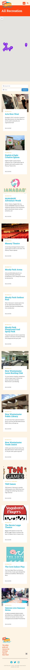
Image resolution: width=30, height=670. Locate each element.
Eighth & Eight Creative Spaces (12, 156)
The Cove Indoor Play (15, 566)
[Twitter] (15, 662)
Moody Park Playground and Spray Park (12, 329)
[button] (24, 3)
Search (25, 89)
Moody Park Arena (13, 269)
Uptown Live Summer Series (15, 609)
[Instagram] (18, 662)
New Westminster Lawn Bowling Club (14, 372)
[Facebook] (11, 662)
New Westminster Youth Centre (13, 443)
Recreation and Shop (11, 481)
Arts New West (12, 114)
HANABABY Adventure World (13, 199)
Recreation (8, 111)
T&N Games (10, 484)
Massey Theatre (12, 243)
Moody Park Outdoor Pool (14, 298)
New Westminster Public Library (13, 415)
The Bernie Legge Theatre (13, 526)
